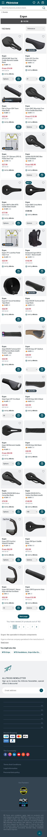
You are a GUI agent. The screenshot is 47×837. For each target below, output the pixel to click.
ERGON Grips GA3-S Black (34, 399)
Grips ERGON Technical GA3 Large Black (34, 302)
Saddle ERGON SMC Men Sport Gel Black (34, 157)
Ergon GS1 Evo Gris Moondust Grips (31, 59)
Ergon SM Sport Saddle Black (33, 542)
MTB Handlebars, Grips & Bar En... (27, 652)
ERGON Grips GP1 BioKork (34, 349)
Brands (5, 12)
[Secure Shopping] (16, 739)
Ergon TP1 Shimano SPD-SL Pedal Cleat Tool (11, 157)
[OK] (41, 690)
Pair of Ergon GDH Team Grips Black (10, 109)
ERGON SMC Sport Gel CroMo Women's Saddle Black (10, 60)
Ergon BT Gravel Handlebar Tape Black (11, 302)
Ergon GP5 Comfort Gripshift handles (8, 542)
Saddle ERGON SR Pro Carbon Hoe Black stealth (34, 494)
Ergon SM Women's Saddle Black (11, 446)
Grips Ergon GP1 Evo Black (11, 399)
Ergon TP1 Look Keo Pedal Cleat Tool (11, 254)
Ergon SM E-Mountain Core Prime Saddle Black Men (34, 109)
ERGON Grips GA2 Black (33, 445)
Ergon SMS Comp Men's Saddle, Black (33, 206)
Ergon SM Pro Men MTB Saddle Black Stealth (10, 206)
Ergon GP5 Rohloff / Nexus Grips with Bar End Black (11, 590)
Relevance (31, 28)
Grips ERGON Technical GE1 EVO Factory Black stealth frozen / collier (11, 351)
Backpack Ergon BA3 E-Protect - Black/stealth (33, 254)
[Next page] (37, 627)
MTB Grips (6, 652)
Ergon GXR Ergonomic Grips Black (34, 590)
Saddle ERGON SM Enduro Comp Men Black (11, 494)
